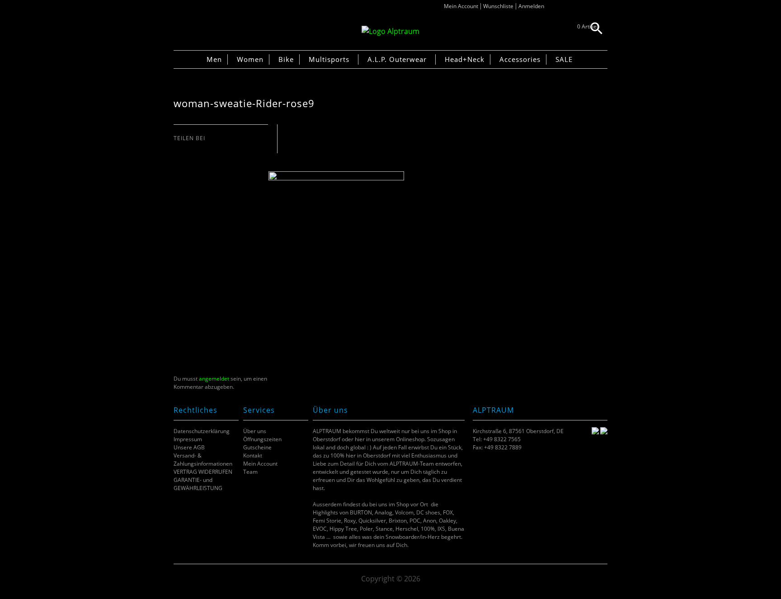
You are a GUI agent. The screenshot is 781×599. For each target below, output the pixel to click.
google (212, 147)
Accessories (520, 59)
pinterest (201, 147)
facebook (178, 147)
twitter (189, 147)
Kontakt (252, 455)
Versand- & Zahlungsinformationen (203, 459)
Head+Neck (465, 59)
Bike (286, 59)
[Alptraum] (390, 31)
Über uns (254, 431)
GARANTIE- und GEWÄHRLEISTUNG (198, 484)
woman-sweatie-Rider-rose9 (244, 103)
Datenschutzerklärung (202, 431)
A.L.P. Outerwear (397, 59)
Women (250, 59)
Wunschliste (498, 6)
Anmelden (531, 6)
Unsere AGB (189, 447)
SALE (564, 59)
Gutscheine (257, 447)
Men (214, 59)
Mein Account (461, 6)
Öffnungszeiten (262, 439)
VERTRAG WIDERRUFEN (203, 472)
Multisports (329, 59)
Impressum (188, 439)
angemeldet (214, 378)
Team (250, 472)
